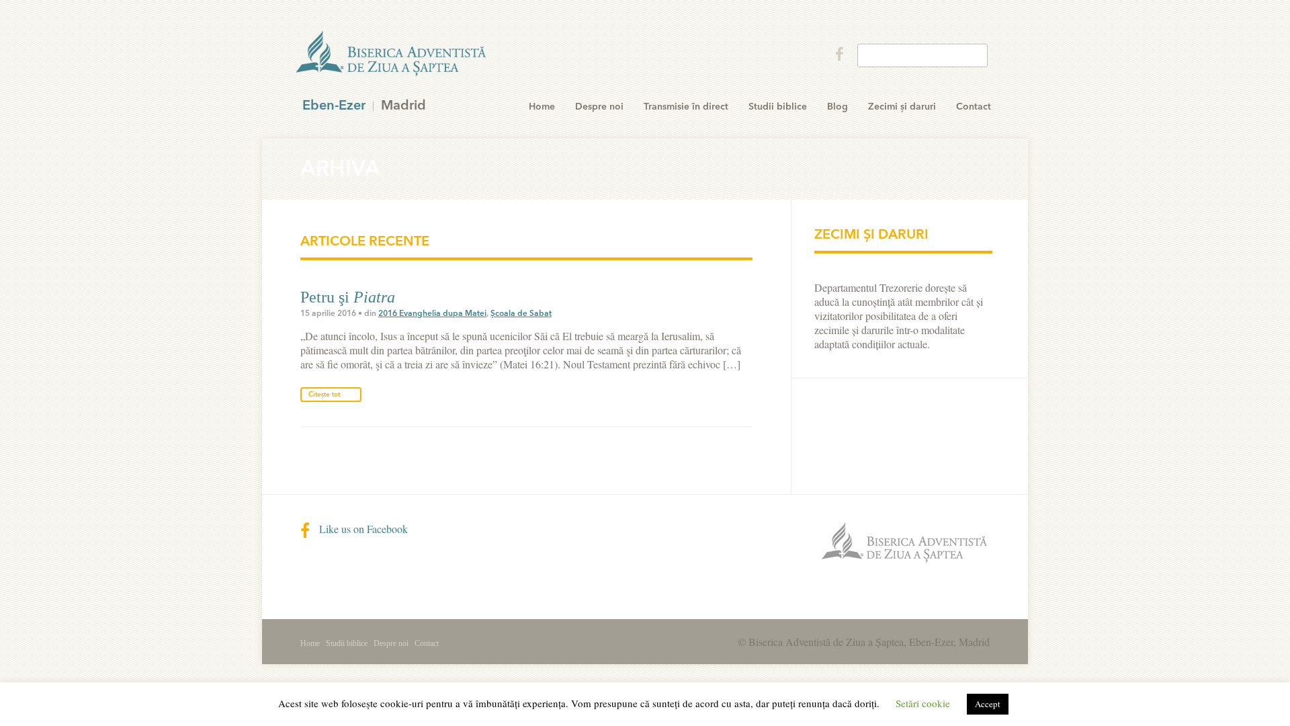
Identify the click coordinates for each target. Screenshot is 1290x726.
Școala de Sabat (521, 314)
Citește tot (324, 394)
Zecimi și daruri (902, 107)
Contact (973, 107)
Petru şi (347, 297)
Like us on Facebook (362, 529)
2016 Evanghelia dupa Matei (432, 314)
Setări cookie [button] (923, 703)
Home (542, 107)
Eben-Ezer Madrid (392, 54)
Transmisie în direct (686, 107)
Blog (837, 107)
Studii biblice (777, 107)
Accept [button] (987, 704)
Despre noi (599, 107)
